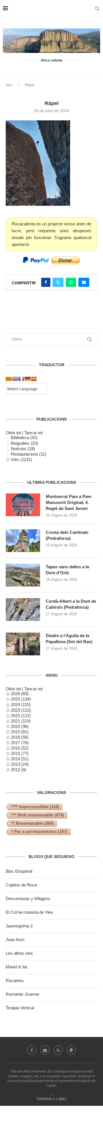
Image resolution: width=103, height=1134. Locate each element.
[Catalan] (8, 378)
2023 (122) (21, 710)
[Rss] (58, 1050)
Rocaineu (14, 980)
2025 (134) (21, 699)
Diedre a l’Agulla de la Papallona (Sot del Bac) (69, 638)
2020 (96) (20, 726)
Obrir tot (13, 432)
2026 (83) (20, 693)
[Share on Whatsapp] (71, 282)
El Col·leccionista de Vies (29, 912)
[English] (15, 378)
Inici (9, 85)
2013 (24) (20, 764)
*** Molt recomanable (37, 814)
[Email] (44, 1050)
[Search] (97, 8)
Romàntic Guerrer (22, 994)
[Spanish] (34, 378)
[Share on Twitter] (58, 282)
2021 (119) (21, 721)
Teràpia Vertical (20, 1007)
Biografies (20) (24, 443)
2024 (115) (21, 704)
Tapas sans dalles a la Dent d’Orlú (67, 569)
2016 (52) (20, 748)
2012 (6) (18, 769)
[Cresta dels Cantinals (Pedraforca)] (23, 540)
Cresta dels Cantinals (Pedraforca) (67, 535)
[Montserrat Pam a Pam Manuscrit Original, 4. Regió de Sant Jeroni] (23, 504)
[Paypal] (71, 1050)
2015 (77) (20, 753)
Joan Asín (15, 939)
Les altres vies (19, 953)
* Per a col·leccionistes (39, 831)
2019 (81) (20, 731)
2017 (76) (20, 742)
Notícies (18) (23, 448)
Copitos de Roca (21, 884)
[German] (27, 378)
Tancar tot (33, 432)
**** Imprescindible (35, 806)
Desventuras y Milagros (28, 898)
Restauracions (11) (28, 454)
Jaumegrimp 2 (19, 925)
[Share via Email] (83, 282)
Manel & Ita (16, 966)
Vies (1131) (21, 459)
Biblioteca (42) (24, 437)
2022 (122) (21, 715)
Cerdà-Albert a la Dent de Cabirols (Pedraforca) (71, 604)
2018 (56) (20, 737)
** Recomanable (32, 823)
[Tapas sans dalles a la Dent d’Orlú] (23, 575)
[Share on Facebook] (45, 282)
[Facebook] (31, 1050)
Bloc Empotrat (19, 871)
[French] (21, 378)
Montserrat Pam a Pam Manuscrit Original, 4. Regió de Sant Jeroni (68, 502)
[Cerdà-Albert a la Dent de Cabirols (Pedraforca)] (23, 609)
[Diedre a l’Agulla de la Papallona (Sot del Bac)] (23, 644)
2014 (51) (20, 758)
